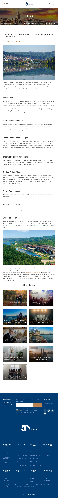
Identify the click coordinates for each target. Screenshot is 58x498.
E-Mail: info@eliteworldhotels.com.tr (24, 486)
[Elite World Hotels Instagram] (12, 41)
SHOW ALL (28, 386)
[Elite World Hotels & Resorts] (53, 4)
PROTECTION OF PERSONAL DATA (7, 403)
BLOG (20, 23)
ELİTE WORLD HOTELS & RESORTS (8, 23)
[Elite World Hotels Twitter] (16, 41)
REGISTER (37, 404)
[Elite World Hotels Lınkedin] (20, 41)
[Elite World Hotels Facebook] (8, 41)
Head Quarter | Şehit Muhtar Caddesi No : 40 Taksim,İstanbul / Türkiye (21, 485)
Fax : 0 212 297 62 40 (8, 486)
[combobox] (49, 4)
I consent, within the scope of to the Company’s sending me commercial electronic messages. (28, 410)
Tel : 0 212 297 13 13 (46, 485)
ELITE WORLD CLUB (8, 400)
